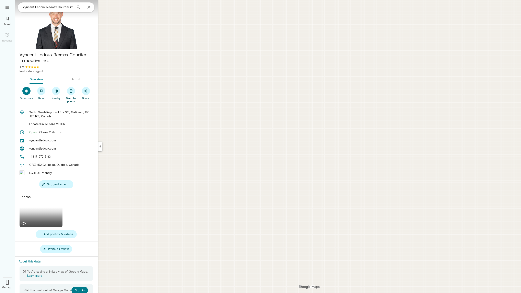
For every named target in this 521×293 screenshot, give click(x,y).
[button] (56, 132)
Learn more (34, 276)
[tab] (35, 79)
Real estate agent (31, 71)
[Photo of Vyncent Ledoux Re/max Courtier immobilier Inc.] (56, 24)
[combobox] (48, 7)
